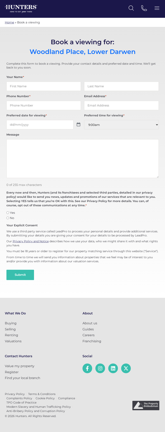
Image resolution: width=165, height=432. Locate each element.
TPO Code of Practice (21, 402)
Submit (20, 275)
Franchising (91, 341)
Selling (10, 329)
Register (12, 372)
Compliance (66, 398)
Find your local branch (22, 378)
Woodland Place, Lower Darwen (83, 52)
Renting (11, 335)
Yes (12, 213)
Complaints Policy (19, 398)
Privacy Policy (15, 394)
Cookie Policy (45, 398)
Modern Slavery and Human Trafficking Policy (38, 407)
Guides (88, 329)
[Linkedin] (113, 368)
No (12, 218)
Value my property (19, 366)
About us (89, 323)
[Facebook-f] (87, 368)
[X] (126, 368)
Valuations (13, 341)
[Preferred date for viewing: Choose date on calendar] (78, 124)
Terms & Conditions (42, 394)
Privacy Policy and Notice (31, 241)
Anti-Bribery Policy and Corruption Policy (35, 411)
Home (9, 22)
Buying (10, 323)
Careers (88, 335)
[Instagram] (100, 368)
